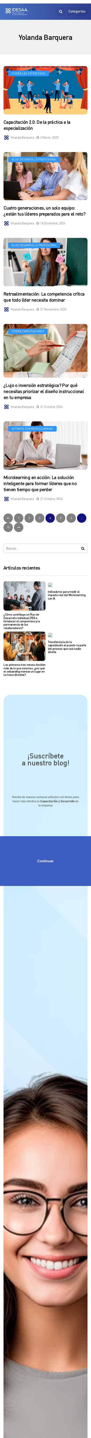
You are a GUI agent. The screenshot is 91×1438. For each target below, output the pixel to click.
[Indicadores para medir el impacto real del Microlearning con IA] (50, 584)
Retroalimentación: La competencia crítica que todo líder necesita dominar (44, 297)
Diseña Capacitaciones (28, 331)
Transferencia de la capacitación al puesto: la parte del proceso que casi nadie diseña (67, 647)
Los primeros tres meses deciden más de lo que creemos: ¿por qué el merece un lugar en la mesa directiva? (25, 669)
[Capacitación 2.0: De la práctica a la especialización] (46, 90)
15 (8, 527)
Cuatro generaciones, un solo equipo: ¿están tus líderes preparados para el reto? (44, 211)
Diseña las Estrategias (29, 73)
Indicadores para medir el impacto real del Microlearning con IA (66, 595)
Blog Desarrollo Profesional (34, 159)
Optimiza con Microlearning (32, 428)
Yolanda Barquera (22, 137)
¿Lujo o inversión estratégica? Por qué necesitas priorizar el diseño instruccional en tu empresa (44, 391)
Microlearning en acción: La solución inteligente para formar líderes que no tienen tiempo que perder (40, 483)
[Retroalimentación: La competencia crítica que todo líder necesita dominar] (46, 262)
